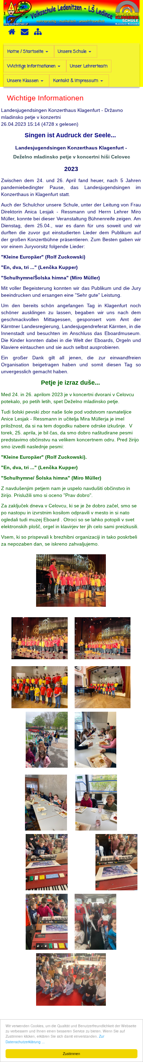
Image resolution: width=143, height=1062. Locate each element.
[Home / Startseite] (11, 34)
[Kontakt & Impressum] (25, 34)
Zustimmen (71, 1053)
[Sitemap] (38, 34)
